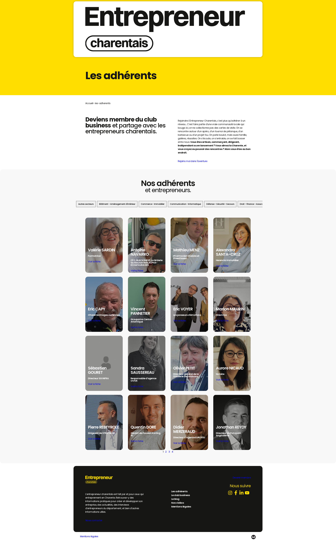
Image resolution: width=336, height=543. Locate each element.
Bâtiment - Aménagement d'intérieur (117, 204)
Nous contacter (93, 520)
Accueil (89, 103)
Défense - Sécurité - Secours (220, 204)
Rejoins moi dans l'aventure (192, 161)
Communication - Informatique (185, 204)
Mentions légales (89, 536)
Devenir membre (242, 477)
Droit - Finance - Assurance (253, 204)
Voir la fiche (94, 261)
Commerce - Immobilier (152, 204)
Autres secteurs (86, 204)
